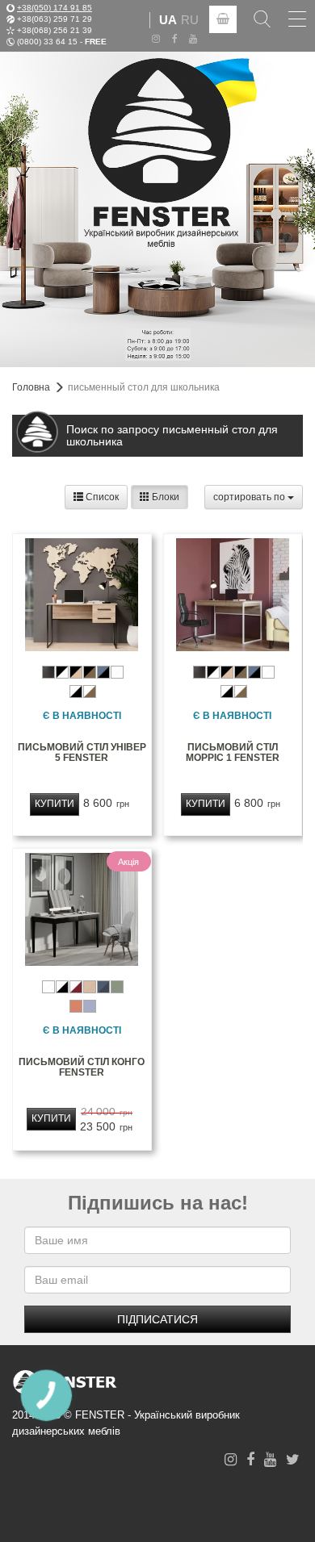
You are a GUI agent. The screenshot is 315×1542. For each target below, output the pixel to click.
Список (101, 497)
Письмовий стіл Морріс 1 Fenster (232, 752)
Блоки (164, 497)
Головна (31, 387)
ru (190, 20)
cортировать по (250, 497)
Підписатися (157, 1319)
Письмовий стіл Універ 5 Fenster (82, 752)
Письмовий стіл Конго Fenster (82, 1067)
